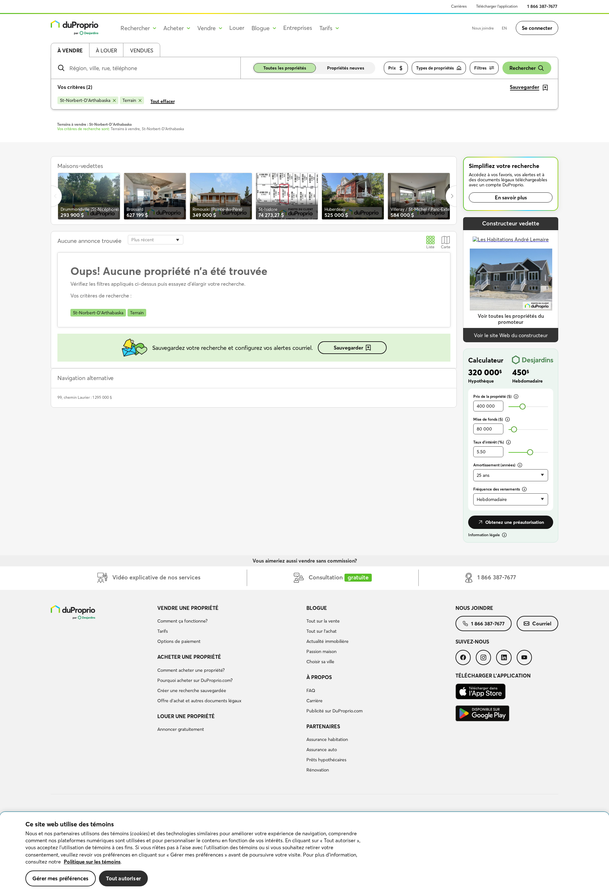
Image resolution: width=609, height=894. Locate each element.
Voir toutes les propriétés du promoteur (511, 319)
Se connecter (537, 28)
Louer (236, 27)
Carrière (314, 701)
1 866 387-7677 (542, 6)
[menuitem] (229, 625)
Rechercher (522, 68)
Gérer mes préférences (60, 878)
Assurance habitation (327, 739)
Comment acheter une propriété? (191, 670)
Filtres (480, 67)
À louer (106, 50)
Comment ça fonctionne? (182, 621)
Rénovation (317, 770)
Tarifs (162, 631)
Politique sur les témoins (92, 861)
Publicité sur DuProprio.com (334, 711)
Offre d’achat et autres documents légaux (199, 701)
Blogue (316, 608)
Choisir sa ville (320, 661)
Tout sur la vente (323, 621)
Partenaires (323, 726)
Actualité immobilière (327, 641)
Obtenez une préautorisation (514, 522)
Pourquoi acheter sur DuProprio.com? (194, 680)
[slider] (523, 407)
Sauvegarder (348, 347)
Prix (392, 67)
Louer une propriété (186, 716)
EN (504, 28)
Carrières (459, 6)
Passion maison (321, 651)
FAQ (310, 690)
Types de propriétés (435, 67)
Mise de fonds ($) (488, 419)
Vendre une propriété (188, 608)
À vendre (70, 50)
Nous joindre (483, 28)
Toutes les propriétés (284, 68)
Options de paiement (178, 641)
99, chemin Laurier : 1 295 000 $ (84, 397)
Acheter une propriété (189, 657)
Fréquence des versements (496, 489)
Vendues (141, 50)
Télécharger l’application (497, 6)
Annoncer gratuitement (180, 729)
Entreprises (297, 27)
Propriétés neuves (345, 68)
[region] (304, 853)
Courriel (541, 623)
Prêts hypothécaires (326, 760)
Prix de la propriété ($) (492, 396)
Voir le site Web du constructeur (511, 335)
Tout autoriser (123, 878)
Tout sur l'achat (321, 631)
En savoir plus (511, 197)
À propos (319, 677)
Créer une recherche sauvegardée (191, 690)
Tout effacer (162, 101)
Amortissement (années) (494, 465)
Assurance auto (321, 749)
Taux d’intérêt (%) (488, 442)
